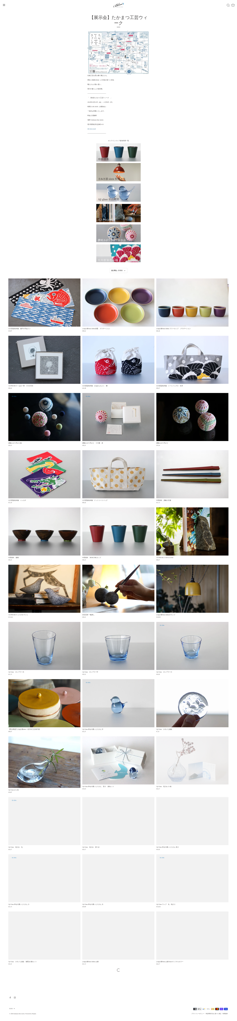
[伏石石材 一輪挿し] (118, 589)
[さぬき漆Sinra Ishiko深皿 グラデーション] (118, 302)
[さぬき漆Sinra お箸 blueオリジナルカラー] (192, 935)
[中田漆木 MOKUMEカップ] (118, 531)
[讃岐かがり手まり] (192, 417)
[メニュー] (4, 5)
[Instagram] (15, 997)
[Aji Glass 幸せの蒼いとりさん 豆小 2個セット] (118, 760)
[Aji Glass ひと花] (44, 762)
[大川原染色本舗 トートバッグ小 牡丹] (192, 360)
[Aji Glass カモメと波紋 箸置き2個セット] (44, 935)
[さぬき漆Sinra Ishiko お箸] (118, 935)
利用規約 (225, 1013)
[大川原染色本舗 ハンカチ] (44, 474)
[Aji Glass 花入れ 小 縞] (192, 760)
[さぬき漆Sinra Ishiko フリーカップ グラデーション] (192, 302)
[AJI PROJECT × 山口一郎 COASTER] (44, 360)
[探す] (228, 5)
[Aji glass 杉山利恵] (118, 184)
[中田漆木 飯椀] (44, 531)
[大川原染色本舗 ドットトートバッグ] (118, 474)
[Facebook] (10, 997)
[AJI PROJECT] (118, 205)
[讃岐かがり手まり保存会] (118, 225)
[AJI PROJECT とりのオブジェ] (44, 589)
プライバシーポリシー (197, 1013)
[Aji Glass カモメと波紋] (192, 703)
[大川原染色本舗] (118, 245)
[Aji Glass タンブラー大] (44, 646)
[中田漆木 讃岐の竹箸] (192, 474)
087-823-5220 (91, 129)
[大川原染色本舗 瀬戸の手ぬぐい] (44, 302)
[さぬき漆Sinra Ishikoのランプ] (192, 589)
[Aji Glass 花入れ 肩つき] (118, 821)
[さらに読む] (118, 970)
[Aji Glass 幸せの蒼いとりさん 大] (118, 878)
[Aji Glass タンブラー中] (118, 646)
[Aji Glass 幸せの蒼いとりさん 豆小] (192, 821)
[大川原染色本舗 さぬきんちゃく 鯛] (118, 360)
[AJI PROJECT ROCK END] (192, 531)
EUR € (11, 1008)
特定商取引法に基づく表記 (213, 1013)
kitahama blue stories (19, 1013)
